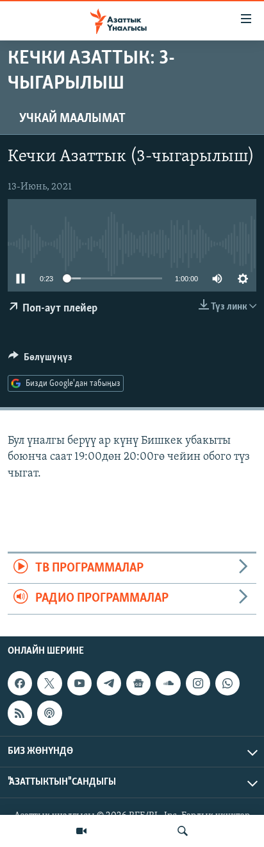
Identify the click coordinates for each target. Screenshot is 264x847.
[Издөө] (182, 831)
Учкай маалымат (72, 118)
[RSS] (20, 713)
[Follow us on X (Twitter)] (49, 683)
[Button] (40, 360)
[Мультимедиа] (81, 831)
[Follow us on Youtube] (79, 683)
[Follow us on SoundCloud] (168, 683)
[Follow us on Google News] (138, 683)
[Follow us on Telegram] (109, 683)
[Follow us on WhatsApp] (227, 683)
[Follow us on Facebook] (20, 683)
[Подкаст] (49, 713)
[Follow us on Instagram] (198, 683)
